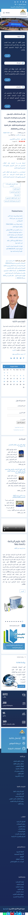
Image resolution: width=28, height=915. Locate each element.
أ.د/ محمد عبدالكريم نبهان (18, 354)
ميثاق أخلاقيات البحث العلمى (16, 799)
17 (23, 381)
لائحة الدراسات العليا (18, 791)
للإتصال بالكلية (15, 738)
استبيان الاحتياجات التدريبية (17, 7)
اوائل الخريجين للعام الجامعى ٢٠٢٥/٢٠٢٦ (16, 445)
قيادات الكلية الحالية (18, 761)
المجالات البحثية (20, 768)
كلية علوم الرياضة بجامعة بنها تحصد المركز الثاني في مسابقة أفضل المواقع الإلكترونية (15, 471)
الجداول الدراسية (21, 821)
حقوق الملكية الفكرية (18, 894)
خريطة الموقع (15, 743)
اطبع (22, 139)
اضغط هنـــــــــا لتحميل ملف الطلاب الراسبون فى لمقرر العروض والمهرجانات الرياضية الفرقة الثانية (14, 165)
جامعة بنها (5, 909)
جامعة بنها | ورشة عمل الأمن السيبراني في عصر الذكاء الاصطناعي (15, 218)
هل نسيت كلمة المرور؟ (19, 427)
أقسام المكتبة (20, 884)
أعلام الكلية (21, 773)
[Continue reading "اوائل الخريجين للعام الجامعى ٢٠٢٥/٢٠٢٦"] (21, 454)
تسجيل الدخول (22, 4)
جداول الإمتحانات (21, 824)
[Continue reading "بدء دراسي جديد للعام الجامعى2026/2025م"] (20, 503)
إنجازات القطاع (20, 859)
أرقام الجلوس (21, 826)
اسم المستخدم (21, 405)
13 (14, 378)
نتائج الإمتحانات (21, 831)
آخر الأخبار (18, 135)
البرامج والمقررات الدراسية (18, 836)
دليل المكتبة (21, 889)
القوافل (22, 856)
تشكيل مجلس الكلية (18, 763)
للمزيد (22, 591)
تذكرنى (23, 419)
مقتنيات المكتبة (20, 887)
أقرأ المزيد (21, 686)
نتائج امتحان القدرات (20, 834)
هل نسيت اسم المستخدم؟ (18, 429)
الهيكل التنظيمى (20, 766)
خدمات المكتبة (20, 891)
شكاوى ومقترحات (19, 771)
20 (14, 381)
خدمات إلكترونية (19, 776)
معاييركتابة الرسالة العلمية (17, 801)
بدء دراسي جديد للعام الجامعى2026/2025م (19, 496)
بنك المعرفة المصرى (18, 896)
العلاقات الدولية (14, 748)
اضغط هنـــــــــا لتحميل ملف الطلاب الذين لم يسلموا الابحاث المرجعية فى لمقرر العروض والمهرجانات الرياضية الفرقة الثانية (14, 174)
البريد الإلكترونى (14, 139)
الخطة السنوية (20, 851)
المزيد (7, 56)
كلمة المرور (22, 412)
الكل (23, 625)
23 (4, 381)
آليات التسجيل (20, 794)
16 (4, 378)
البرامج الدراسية (19, 796)
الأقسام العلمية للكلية (14, 625)
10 (23, 378)
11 (20, 378)
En (15, 4)
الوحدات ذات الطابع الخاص (17, 861)
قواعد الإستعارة (20, 882)
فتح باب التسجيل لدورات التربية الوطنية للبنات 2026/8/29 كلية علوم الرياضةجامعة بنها (14, 248)
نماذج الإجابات (21, 829)
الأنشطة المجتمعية (19, 854)
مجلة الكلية (21, 804)
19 (17, 381)
